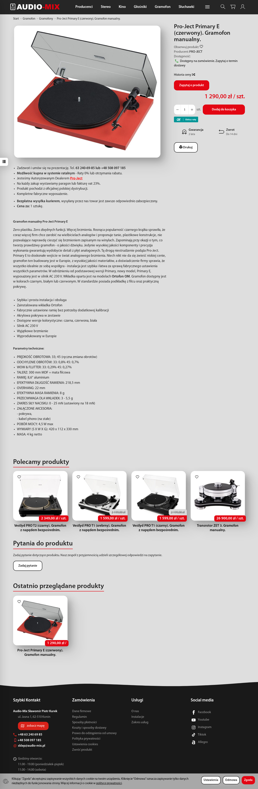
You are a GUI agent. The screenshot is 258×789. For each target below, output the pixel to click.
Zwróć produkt (82, 749)
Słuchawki (186, 7)
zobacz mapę (36, 725)
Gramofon (163, 7)
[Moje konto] (243, 7)
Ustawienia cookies (85, 744)
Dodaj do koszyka (224, 109)
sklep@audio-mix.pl (32, 745)
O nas (135, 711)
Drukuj (187, 147)
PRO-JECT (195, 51)
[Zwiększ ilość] (177, 110)
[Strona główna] (36, 7)
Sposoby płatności (84, 722)
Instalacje (137, 717)
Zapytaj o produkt (191, 85)
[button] (87, 92)
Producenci (84, 7)
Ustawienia (211, 780)
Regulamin (79, 717)
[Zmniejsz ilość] (191, 110)
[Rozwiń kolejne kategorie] (207, 7)
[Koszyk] (233, 7)
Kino (122, 7)
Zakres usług (139, 722)
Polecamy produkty (41, 462)
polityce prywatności (109, 783)
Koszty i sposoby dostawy (89, 727)
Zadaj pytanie (27, 565)
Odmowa (231, 780)
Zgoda (248, 780)
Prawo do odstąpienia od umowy (94, 733)
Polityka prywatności (86, 738)
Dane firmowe (81, 711)
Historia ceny (183, 74)
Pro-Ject (76, 178)
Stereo (106, 7)
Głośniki (140, 7)
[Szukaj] (223, 7)
